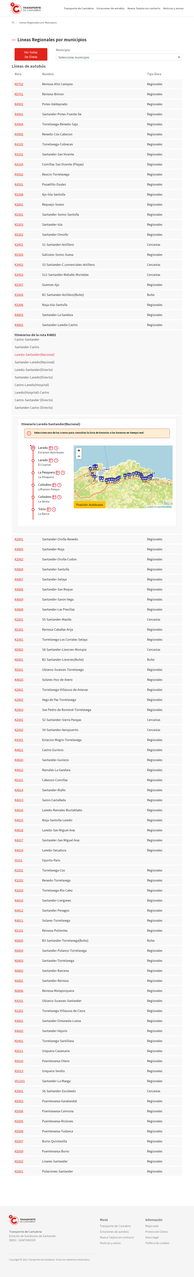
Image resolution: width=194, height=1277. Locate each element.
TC (13, 22)
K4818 (19, 830)
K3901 (19, 1091)
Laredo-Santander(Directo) (34, 369)
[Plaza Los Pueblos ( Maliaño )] (92, 475)
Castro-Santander (27, 339)
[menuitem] (120, 1226)
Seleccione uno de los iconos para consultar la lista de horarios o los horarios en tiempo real (89, 432)
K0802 (19, 970)
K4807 (19, 579)
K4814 (19, 790)
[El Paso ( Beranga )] (130, 475)
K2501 (19, 619)
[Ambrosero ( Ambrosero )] (133, 474)
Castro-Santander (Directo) (34, 400)
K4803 (19, 314)
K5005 (19, 1121)
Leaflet (150, 506)
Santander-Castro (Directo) (34, 407)
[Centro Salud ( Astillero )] (94, 477)
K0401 (19, 1040)
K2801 (19, 689)
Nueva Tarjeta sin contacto (144, 8)
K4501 (19, 184)
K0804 (19, 950)
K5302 (19, 234)
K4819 (19, 850)
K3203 (19, 890)
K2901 (19, 539)
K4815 (19, 820)
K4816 (19, 810)
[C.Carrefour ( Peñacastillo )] (90, 469)
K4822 (19, 770)
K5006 (19, 1111)
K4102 (19, 144)
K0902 (19, 649)
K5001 (19, 1171)
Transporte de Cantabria (79, 8)
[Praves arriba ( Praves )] (124, 476)
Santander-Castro (27, 347)
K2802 (19, 699)
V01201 (20, 1081)
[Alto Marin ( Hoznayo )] (115, 481)
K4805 (19, 549)
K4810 (19, 900)
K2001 (19, 719)
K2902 (19, 559)
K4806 (19, 589)
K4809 (19, 599)
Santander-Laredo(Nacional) (35, 362)
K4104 (19, 164)
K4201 (19, 1000)
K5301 (19, 214)
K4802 (19, 324)
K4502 (19, 174)
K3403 (19, 274)
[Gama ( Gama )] (136, 474)
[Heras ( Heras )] (102, 479)
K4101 (19, 154)
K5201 (19, 629)
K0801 (19, 980)
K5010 (19, 1061)
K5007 (19, 1141)
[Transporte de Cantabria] (25, 8)
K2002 (19, 729)
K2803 (19, 709)
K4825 (19, 679)
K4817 (19, 840)
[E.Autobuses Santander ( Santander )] (96, 467)
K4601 (19, 1020)
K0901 (19, 659)
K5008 (19, 1131)
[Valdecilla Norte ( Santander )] (94, 467)
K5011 (19, 1050)
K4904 (19, 124)
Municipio (63, 50)
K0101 (19, 780)
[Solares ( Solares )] (106, 481)
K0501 (19, 669)
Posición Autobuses (89, 504)
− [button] (79, 456)
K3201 (19, 870)
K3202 (19, 880)
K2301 (19, 1010)
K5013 (19, 1071)
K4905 (19, 134)
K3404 (19, 294)
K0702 (19, 84)
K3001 (19, 204)
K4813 (19, 800)
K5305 (19, 254)
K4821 (19, 749)
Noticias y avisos (173, 8)
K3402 (19, 264)
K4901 (19, 114)
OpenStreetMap (164, 506)
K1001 (19, 639)
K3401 (19, 244)
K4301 (19, 739)
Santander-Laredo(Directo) (34, 377)
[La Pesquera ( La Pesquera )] (149, 478)
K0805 (19, 940)
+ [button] (79, 450)
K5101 (19, 930)
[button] (51, 448)
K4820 (19, 759)
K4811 (19, 920)
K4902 (19, 104)
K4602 (19, 1030)
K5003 (19, 1101)
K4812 (19, 910)
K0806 (19, 990)
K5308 (19, 194)
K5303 (19, 224)
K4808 (19, 609)
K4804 (19, 569)
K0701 (19, 94)
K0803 (19, 960)
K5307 (19, 284)
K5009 (19, 1151)
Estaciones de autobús (110, 8)
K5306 (19, 304)
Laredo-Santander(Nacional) (35, 354)
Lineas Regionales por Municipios (38, 22)
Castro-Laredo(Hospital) (32, 384)
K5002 (19, 1161)
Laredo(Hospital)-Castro (32, 392)
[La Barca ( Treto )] (143, 479)
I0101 (18, 860)
